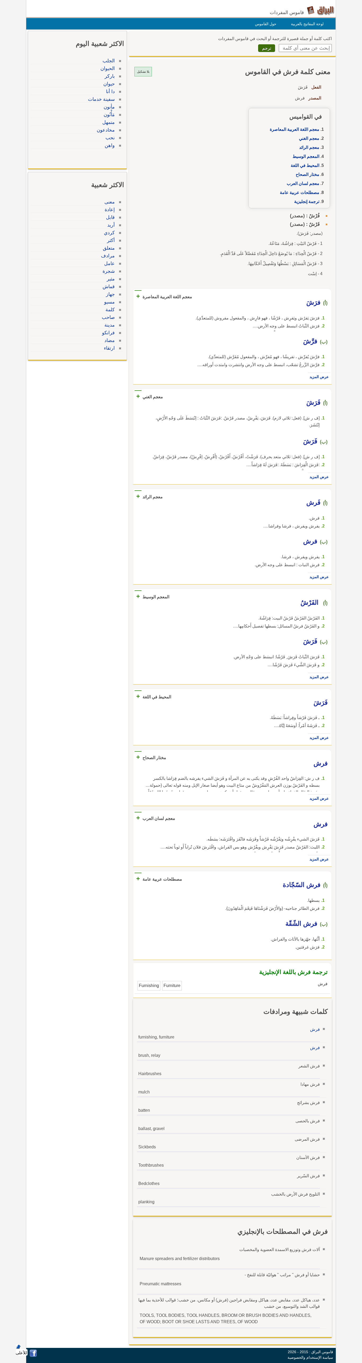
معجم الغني (309, 138)
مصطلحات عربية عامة (299, 192)
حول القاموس (265, 24)
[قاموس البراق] (320, 10)
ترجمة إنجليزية (306, 201)
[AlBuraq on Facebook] (33, 1355)
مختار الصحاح (307, 174)
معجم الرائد (309, 147)
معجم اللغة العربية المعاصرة (294, 129)
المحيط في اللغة (305, 165)
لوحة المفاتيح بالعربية (307, 24)
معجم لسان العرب (303, 183)
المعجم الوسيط (306, 156)
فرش (315, 1029)
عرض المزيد (319, 377)
